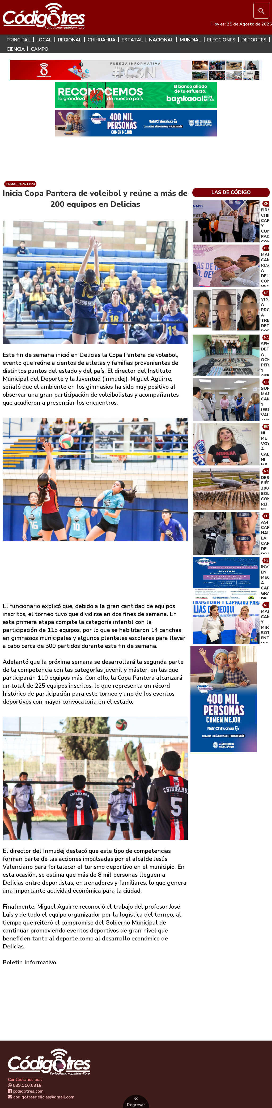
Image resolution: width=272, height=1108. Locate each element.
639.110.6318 (26, 1085)
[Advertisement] (136, 157)
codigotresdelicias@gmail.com (43, 1097)
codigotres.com (28, 1091)
